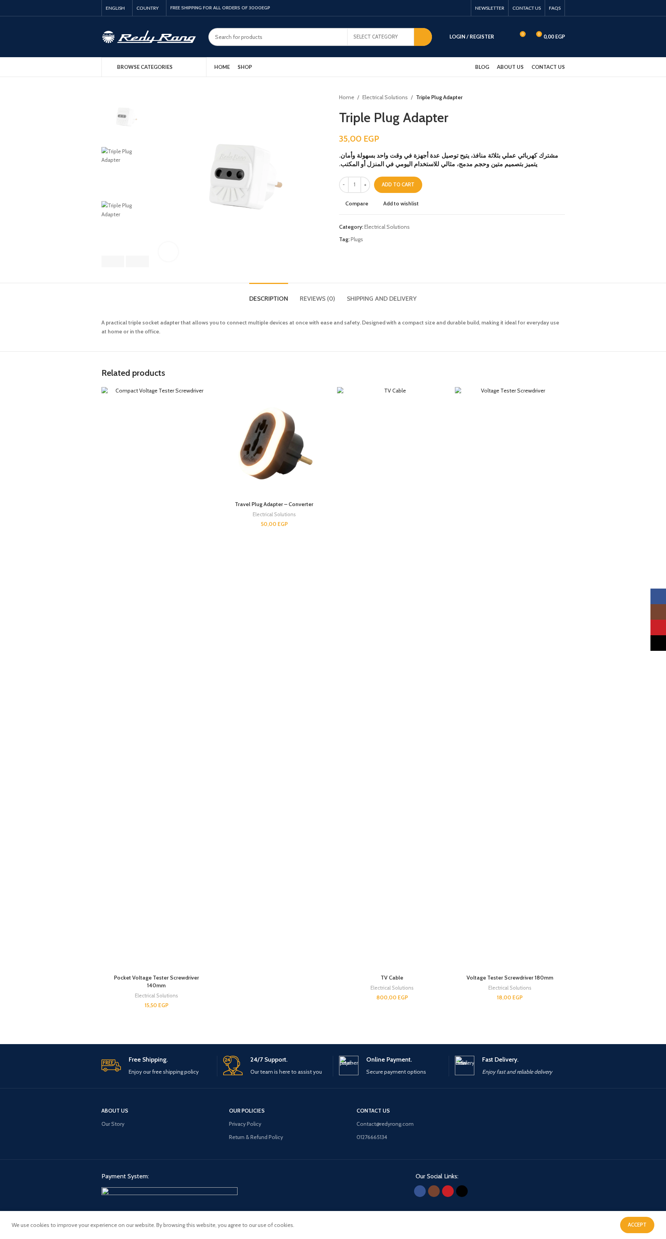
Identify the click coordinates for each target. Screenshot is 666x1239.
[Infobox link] (156, 1066)
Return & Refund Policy (256, 1137)
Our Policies (247, 1110)
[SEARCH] (423, 37)
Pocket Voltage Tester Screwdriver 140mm (156, 981)
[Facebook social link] (434, 8)
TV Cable (392, 977)
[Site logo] (149, 36)
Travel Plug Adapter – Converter (274, 504)
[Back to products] (551, 97)
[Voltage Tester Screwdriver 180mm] (510, 679)
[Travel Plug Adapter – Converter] (274, 442)
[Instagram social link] (443, 8)
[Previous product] (541, 97)
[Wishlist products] (505, 37)
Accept (637, 1224)
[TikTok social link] (462, 8)
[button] (112, 261)
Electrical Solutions (385, 97)
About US (114, 1110)
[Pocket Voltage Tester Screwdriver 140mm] (156, 679)
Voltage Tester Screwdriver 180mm (510, 977)
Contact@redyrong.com (385, 1123)
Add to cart (398, 184)
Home (346, 97)
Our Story (112, 1123)
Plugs (357, 239)
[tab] (268, 295)
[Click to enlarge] (168, 251)
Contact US (373, 1110)
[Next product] (560, 97)
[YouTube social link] (453, 8)
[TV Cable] (392, 679)
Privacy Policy (245, 1123)
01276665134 (372, 1137)
